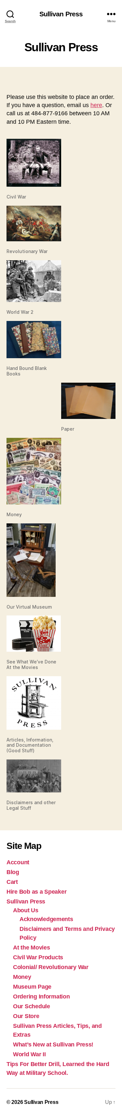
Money (22, 977)
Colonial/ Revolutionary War (50, 967)
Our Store (26, 1016)
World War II (29, 1054)
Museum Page (32, 986)
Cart (12, 882)
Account (18, 862)
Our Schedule (31, 1006)
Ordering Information (41, 996)
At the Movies (31, 947)
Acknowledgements (46, 919)
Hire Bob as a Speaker (36, 891)
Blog (13, 872)
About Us (25, 910)
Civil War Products (38, 957)
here (96, 105)
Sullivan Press (61, 13)
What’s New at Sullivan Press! (53, 1044)
